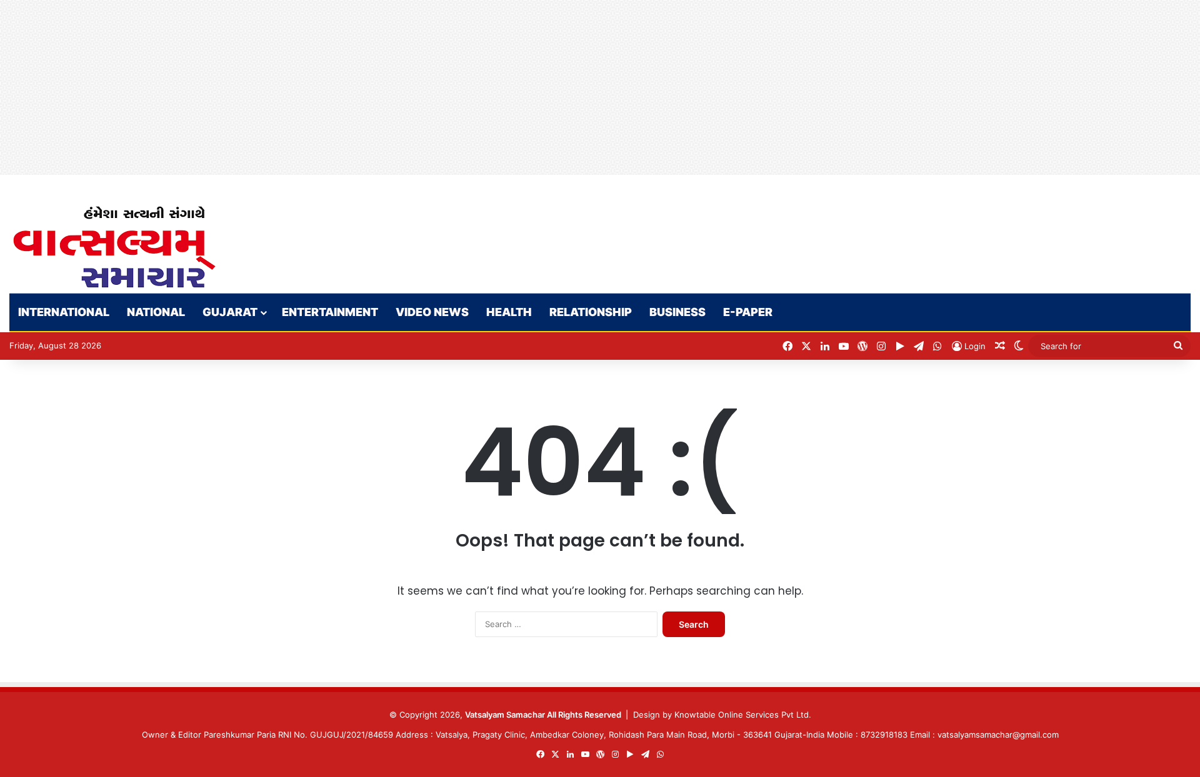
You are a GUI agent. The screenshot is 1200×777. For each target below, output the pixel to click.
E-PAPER (747, 312)
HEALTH (509, 312)
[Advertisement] (375, 87)
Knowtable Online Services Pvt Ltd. (742, 715)
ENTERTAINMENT (330, 312)
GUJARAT (230, 312)
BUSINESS (677, 312)
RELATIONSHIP (590, 312)
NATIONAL (156, 312)
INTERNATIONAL (63, 312)
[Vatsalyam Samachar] (113, 247)
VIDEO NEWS (432, 312)
